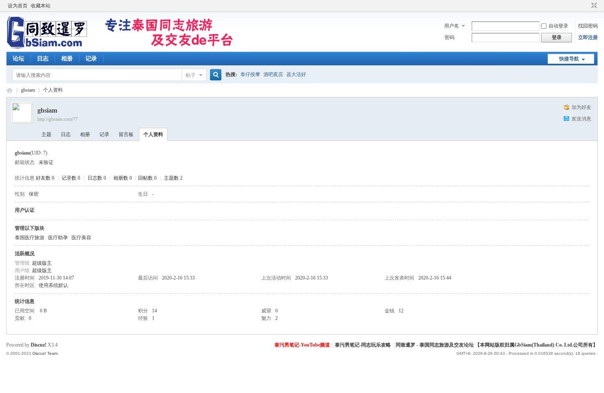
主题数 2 (173, 178)
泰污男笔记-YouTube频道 (302, 345)
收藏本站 (41, 6)
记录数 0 (71, 178)
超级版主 (42, 263)
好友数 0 (45, 178)
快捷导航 (569, 59)
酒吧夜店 (273, 74)
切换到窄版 (593, 5)
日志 (42, 58)
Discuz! (38, 345)
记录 (91, 58)
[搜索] (214, 75)
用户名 (451, 26)
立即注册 (588, 37)
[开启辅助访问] (586, 5)
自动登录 (558, 26)
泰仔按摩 (250, 74)
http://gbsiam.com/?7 (57, 119)
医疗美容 (81, 237)
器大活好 (296, 74)
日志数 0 (97, 178)
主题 (46, 134)
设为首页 (18, 6)
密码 (449, 37)
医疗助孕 (58, 237)
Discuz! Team (45, 353)
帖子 (191, 75)
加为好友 (581, 107)
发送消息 (581, 119)
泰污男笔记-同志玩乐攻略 (363, 345)
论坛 (18, 58)
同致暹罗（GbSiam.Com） (9, 90)
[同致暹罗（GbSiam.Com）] (119, 47)
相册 (67, 58)
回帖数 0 (147, 178)
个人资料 (153, 134)
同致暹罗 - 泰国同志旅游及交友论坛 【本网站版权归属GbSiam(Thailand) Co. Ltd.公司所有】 (497, 345)
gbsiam (28, 90)
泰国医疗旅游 (29, 237)
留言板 (126, 134)
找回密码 (588, 26)
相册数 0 (122, 178)
